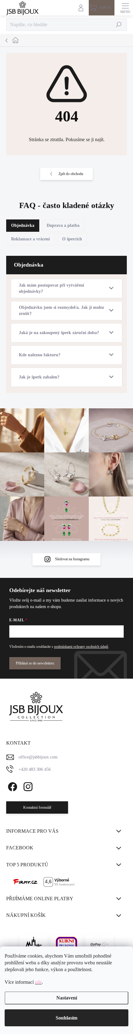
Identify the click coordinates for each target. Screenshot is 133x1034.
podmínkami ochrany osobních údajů (81, 646)
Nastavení (66, 997)
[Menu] (125, 7)
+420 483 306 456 (35, 769)
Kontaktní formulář (37, 807)
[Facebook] (11, 785)
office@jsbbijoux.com (38, 757)
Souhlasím (66, 1017)
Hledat (119, 24)
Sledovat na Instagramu (72, 559)
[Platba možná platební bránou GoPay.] (99, 944)
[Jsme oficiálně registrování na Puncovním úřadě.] (33, 944)
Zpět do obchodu (70, 174)
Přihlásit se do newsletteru (35, 663)
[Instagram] (27, 785)
